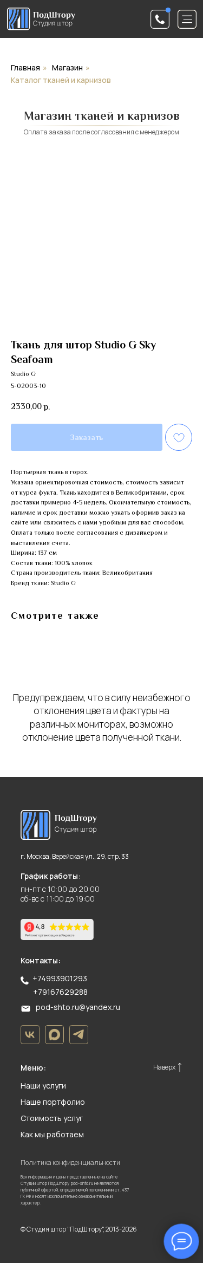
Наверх (164, 1067)
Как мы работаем (52, 1134)
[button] (159, 19)
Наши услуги (43, 1085)
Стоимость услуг (52, 1118)
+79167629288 (60, 992)
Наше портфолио (53, 1102)
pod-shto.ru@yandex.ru (78, 1007)
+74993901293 (59, 978)
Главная (25, 67)
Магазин (67, 67)
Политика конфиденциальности (70, 1162)
